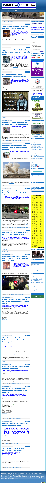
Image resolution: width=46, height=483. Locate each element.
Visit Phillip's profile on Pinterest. (35, 193)
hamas (33, 280)
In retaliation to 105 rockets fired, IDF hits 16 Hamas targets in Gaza (37, 160)
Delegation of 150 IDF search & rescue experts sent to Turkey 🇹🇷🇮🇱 (36, 166)
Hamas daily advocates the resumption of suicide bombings (14, 75)
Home (3, 10)
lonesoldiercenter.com (37, 134)
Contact (30, 10)
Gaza (32, 279)
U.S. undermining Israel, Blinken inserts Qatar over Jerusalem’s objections (37, 146)
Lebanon (37, 285)
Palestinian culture (14, 418)
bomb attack (11, 227)
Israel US (33, 284)
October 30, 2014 (9, 335)
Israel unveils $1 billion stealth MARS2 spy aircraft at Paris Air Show (37, 153)
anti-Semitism (39, 276)
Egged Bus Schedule (35, 176)
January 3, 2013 (9, 421)
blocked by (37, 296)
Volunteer (26, 10)
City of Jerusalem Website (35, 175)
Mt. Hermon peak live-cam (35, 185)
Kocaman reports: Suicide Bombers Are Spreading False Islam (15, 424)
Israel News (6, 69)
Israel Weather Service (35, 180)
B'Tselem (11, 250)
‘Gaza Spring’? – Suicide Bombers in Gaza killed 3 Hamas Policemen (15, 27)
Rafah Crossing (17, 140)
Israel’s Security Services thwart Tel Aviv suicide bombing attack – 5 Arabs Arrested (16, 301)
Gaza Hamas (12, 185)
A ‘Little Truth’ (15, 10)
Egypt (41, 278)
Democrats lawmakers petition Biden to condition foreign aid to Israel (36, 162)
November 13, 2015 (9, 254)
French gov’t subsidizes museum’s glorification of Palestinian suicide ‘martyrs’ (14, 390)
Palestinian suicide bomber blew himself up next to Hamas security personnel (14, 147)
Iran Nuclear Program (39, 282)
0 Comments (27, 120)
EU (42, 278)
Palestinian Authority (35, 287)
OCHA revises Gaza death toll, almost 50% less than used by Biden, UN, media (37, 144)
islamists (12, 443)
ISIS (15, 294)
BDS (37, 277)
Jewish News (33, 266)
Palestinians (36, 288)
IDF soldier (14, 250)
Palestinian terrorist (21, 227)
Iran (36, 282)
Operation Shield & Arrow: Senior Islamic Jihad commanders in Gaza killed (37, 158)
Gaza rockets (36, 279)
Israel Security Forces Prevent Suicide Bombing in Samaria (15, 367)
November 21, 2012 (9, 446)
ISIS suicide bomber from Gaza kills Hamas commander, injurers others (15, 123)
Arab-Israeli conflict (18, 69)
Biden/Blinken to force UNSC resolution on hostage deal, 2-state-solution (37, 142)
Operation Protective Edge (37, 286)
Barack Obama (33, 277)
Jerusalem (37, 284)
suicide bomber (23, 69)
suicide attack (26, 185)
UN (34, 290)
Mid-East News (7, 140)
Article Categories (8, 10)
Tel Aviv (20, 467)
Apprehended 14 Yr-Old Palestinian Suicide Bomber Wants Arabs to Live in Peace (16, 52)
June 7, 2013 (9, 386)
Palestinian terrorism (16, 360)
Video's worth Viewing (11, 69)
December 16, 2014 (9, 297)
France (11, 418)
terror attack (27, 140)
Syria (35, 289)
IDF (34, 282)
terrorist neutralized (6, 251)
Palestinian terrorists (22, 360)
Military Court (12, 360)
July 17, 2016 (9, 188)
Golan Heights (40, 279)
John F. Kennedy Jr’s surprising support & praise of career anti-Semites (37, 155)
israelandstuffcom (4, 47)
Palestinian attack (17, 185)
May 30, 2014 (9, 364)
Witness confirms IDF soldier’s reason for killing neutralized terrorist (15, 233)
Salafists (20, 140)
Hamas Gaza (12, 140)
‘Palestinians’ (21, 10)
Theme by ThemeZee (42, 478)
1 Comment (27, 47)
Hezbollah (13, 294)
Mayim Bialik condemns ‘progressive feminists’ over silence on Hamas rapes (36, 149)
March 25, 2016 (9, 230)
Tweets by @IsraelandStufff (34, 189)
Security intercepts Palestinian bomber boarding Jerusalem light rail (14, 193)
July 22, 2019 (9, 47)
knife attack (17, 250)
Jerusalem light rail (16, 227)
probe (25, 250)
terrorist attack (21, 383)
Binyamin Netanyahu (38, 278)
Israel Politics (37, 283)
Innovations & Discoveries (35, 264)
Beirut (11, 294)
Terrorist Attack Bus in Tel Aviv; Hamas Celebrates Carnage (13, 449)
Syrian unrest (38, 289)
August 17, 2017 (9, 120)
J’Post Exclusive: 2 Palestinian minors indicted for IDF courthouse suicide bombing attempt (15, 340)
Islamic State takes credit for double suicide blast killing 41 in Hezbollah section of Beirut (15, 258)
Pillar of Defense (12, 467)
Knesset (34, 285)
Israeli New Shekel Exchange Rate (38, 171)
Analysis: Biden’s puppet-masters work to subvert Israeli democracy (37, 164)
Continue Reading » (15, 67)
